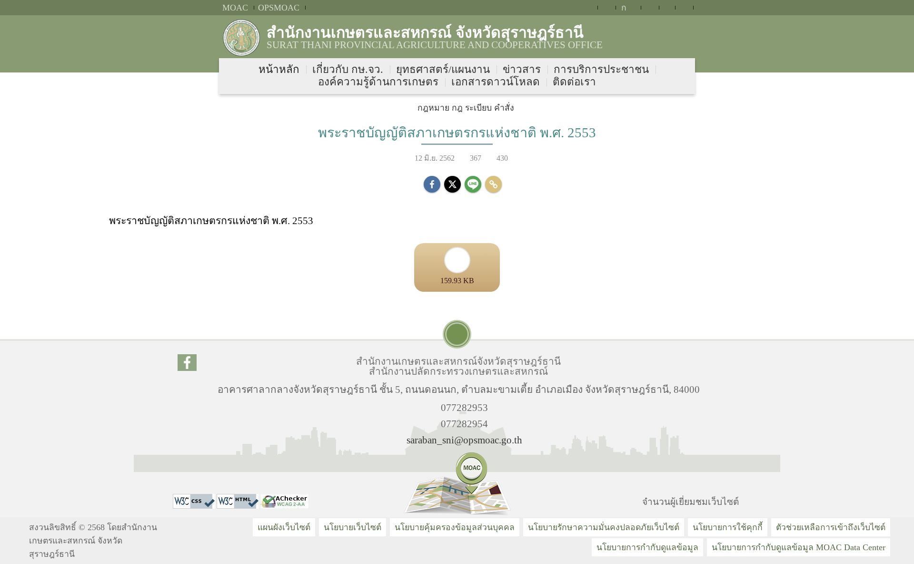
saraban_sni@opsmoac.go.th (464, 439)
